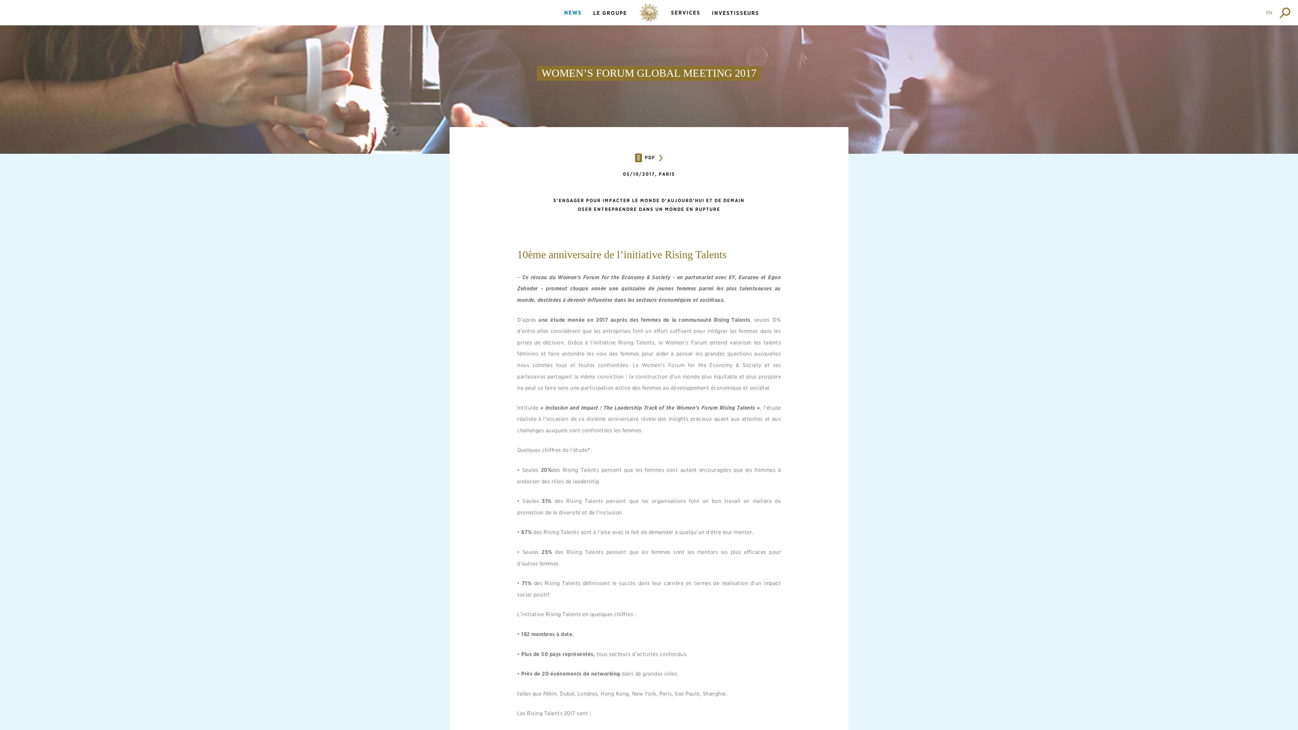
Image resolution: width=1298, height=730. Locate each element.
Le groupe (610, 13)
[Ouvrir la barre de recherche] (1285, 12)
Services (685, 12)
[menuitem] (573, 18)
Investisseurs (735, 13)
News (573, 12)
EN (1269, 12)
